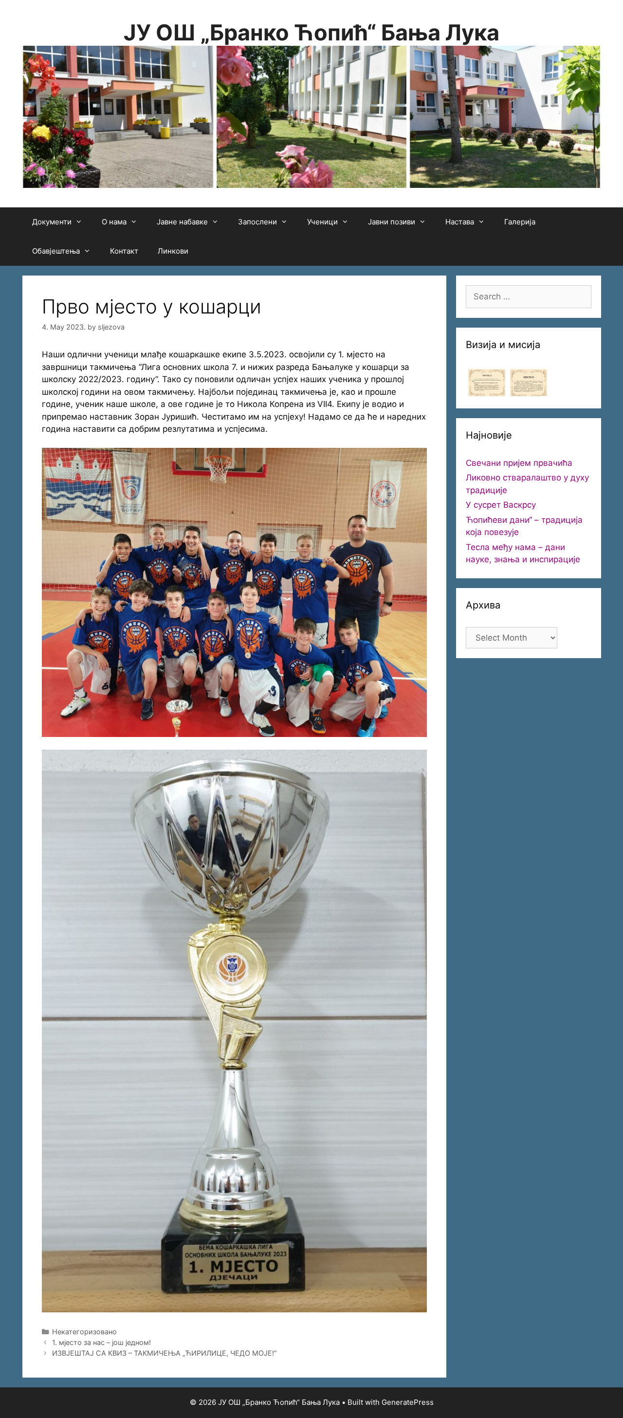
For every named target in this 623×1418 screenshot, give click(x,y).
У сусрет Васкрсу (501, 505)
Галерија (519, 221)
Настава (459, 221)
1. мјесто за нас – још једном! (101, 1342)
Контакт (124, 251)
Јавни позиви (391, 221)
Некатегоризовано (84, 1331)
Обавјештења (56, 251)
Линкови (173, 251)
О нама (114, 221)
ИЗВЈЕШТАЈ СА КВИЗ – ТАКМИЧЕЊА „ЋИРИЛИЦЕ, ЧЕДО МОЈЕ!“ (164, 1353)
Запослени (257, 221)
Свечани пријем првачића (519, 463)
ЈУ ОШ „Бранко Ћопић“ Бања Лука (311, 32)
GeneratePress (408, 1402)
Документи (52, 221)
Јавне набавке (182, 221)
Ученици (322, 221)
